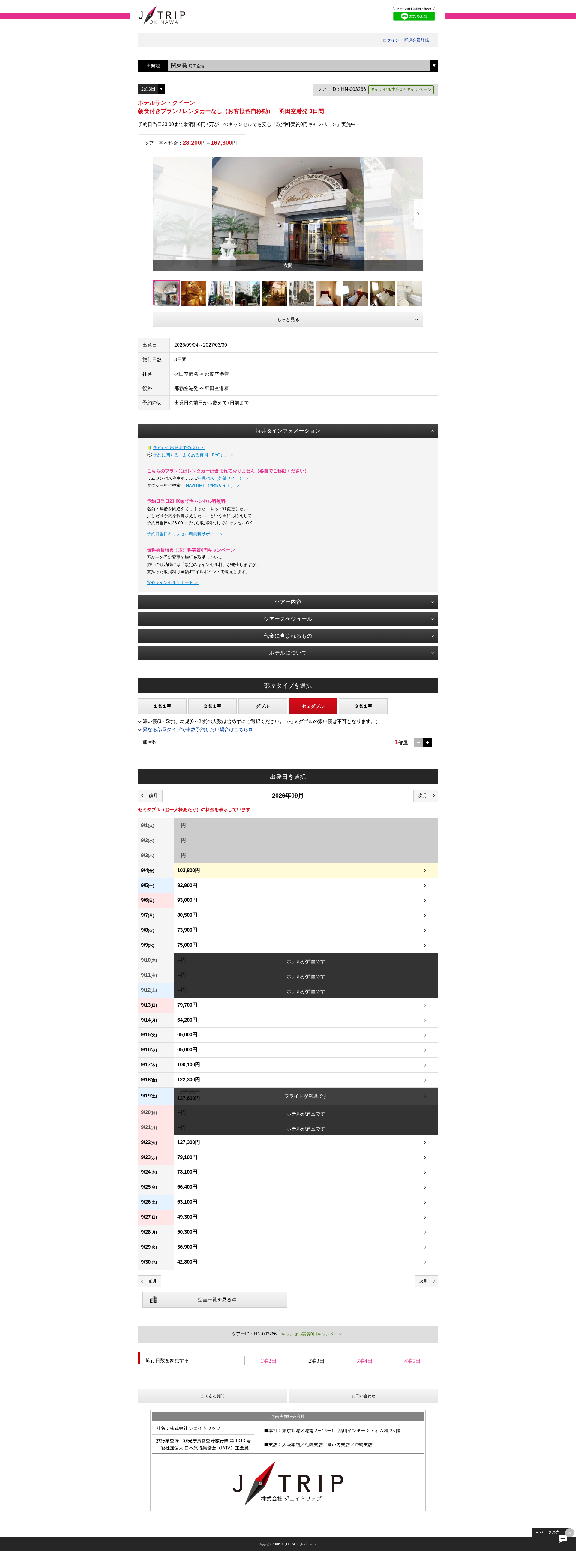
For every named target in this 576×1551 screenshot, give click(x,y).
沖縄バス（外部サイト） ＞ (223, 478)
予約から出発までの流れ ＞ (179, 447)
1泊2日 (268, 1361)
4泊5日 (412, 1361)
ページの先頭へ (553, 1532)
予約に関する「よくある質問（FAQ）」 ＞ (193, 454)
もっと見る (288, 319)
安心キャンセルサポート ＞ (173, 582)
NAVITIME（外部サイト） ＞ (213, 485)
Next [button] (418, 214)
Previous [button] (157, 214)
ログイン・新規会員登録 (406, 40)
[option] (288, 214)
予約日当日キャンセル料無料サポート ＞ (185, 533)
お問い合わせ (363, 1396)
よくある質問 (212, 1396)
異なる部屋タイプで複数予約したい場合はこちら (195, 729)
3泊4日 (364, 1361)
